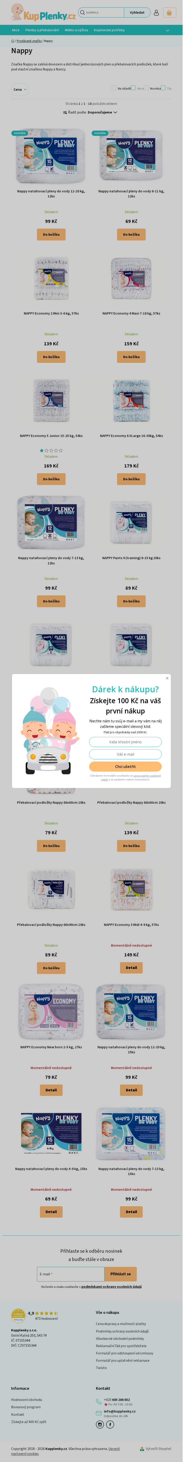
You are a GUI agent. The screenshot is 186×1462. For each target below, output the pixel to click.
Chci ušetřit (125, 766)
